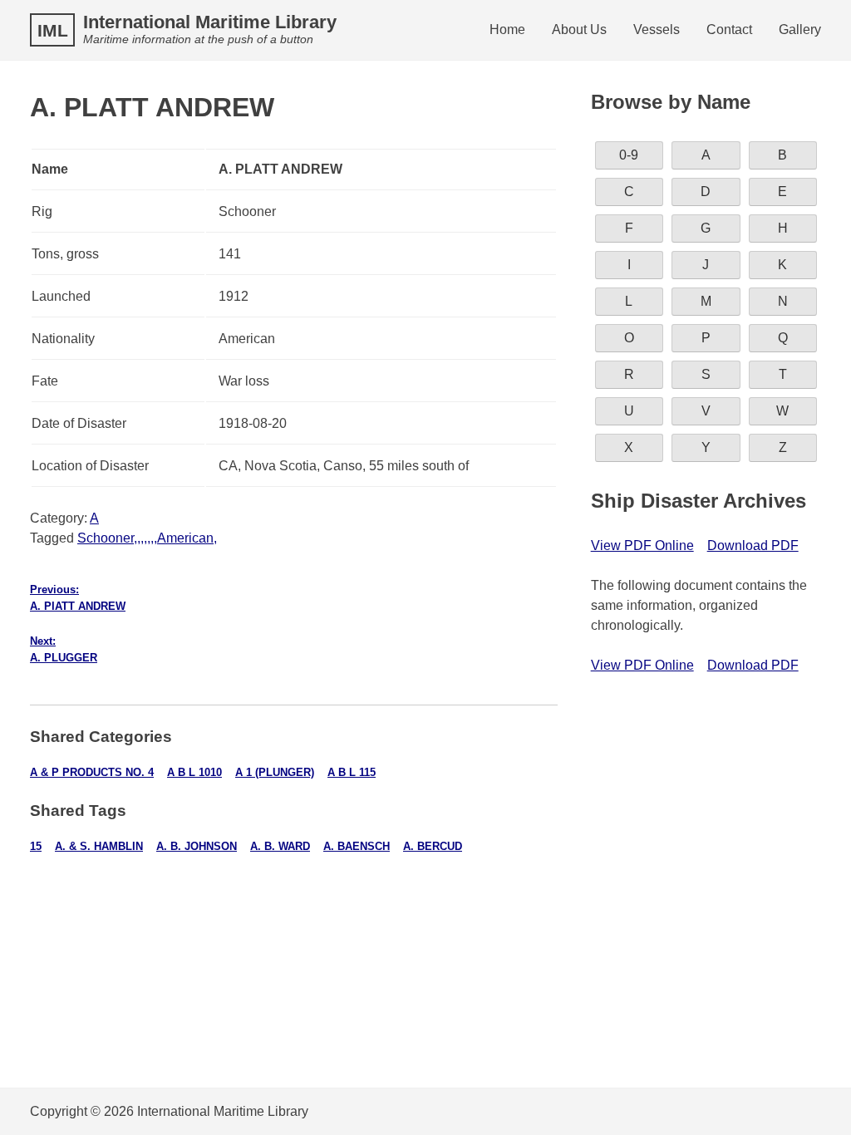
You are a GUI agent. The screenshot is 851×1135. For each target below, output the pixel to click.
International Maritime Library (210, 22)
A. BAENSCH (356, 846)
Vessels (656, 29)
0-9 (628, 155)
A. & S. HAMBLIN (99, 846)
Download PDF (753, 545)
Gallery (800, 29)
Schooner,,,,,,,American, (147, 538)
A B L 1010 (194, 772)
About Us (579, 29)
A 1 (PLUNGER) (274, 772)
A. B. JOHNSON (196, 846)
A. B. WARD (280, 846)
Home (507, 29)
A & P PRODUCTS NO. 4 (92, 772)
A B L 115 (351, 772)
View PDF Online (642, 545)
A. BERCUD (432, 846)
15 (36, 846)
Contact (729, 29)
